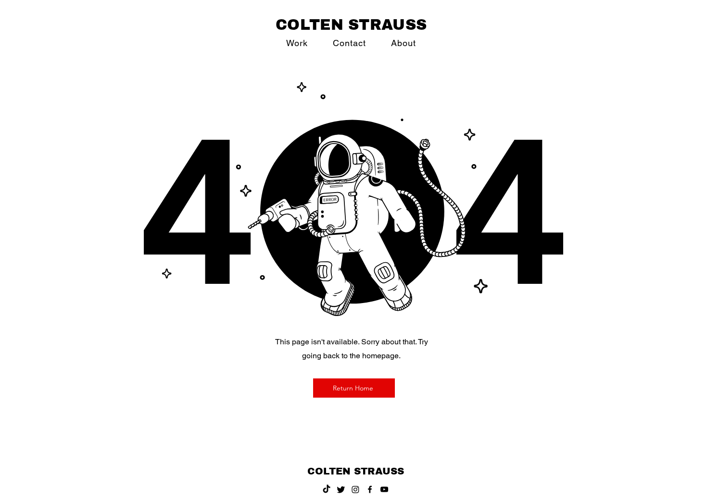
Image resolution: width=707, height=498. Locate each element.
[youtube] (384, 489)
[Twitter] (341, 489)
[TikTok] (326, 489)
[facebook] (370, 489)
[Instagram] (355, 489)
